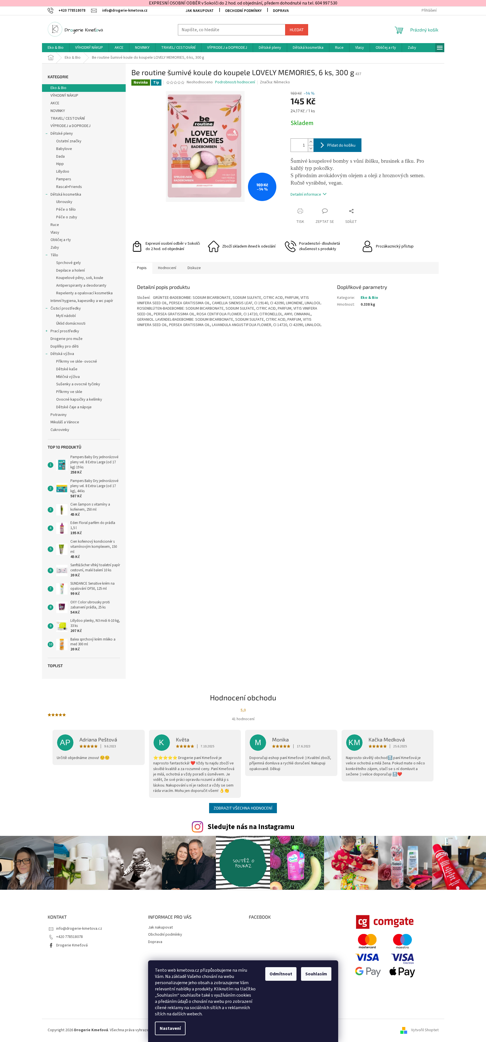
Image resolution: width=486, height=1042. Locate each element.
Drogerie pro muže (67, 339)
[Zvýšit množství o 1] (311, 142)
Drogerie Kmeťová (72, 945)
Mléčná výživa (68, 377)
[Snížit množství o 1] (311, 148)
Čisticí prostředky (66, 308)
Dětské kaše (66, 369)
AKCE (55, 103)
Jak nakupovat (200, 10)
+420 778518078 (69, 937)
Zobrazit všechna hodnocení (243, 808)
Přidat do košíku (341, 145)
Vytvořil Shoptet (425, 1030)
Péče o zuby (66, 217)
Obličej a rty (61, 240)
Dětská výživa (62, 354)
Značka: (275, 82)
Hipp (60, 164)
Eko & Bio (58, 88)
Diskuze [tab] (194, 268)
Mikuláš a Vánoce (65, 422)
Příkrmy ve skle (69, 392)
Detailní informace (306, 194)
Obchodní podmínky (243, 10)
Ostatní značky (68, 141)
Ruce (55, 225)
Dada (60, 156)
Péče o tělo (66, 209)
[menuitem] (55, 47)
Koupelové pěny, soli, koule (79, 278)
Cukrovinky (60, 430)
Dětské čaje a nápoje (74, 407)
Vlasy (55, 232)
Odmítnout (281, 974)
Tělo (54, 255)
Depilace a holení (70, 270)
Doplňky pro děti (65, 346)
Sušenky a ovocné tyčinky (78, 384)
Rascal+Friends (69, 187)
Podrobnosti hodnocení (235, 82)
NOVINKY (58, 111)
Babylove (64, 149)
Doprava (281, 10)
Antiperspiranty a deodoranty (81, 285)
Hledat (297, 29)
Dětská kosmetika (66, 194)
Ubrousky (64, 202)
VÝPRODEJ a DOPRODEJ (71, 126)
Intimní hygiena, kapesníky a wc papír (82, 301)
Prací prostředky (65, 331)
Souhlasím (316, 974)
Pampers (63, 179)
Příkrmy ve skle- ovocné (76, 361)
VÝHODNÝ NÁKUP (64, 95)
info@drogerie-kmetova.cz (79, 928)
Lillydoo (62, 171)
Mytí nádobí (66, 316)
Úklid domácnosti (70, 323)
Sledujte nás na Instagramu (250, 827)
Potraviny (59, 415)
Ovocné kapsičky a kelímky (79, 399)
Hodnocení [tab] (167, 268)
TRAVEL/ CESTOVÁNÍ (68, 118)
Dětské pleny (62, 133)
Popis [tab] (142, 268)
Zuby (55, 247)
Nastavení (170, 1028)
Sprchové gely (68, 263)
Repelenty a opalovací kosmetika (84, 293)
